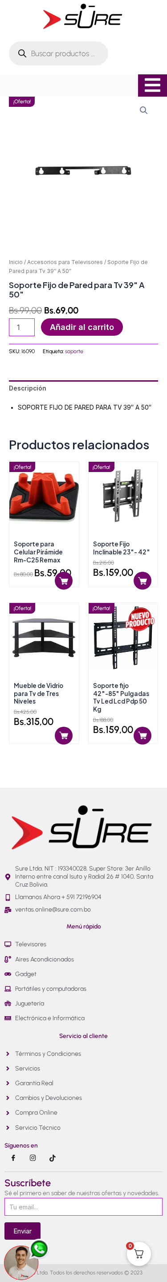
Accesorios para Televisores (65, 262)
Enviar (22, 1231)
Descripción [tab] (27, 388)
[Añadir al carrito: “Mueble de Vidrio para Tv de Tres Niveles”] (64, 736)
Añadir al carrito (82, 327)
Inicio (16, 262)
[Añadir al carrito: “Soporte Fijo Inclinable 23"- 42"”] (142, 581)
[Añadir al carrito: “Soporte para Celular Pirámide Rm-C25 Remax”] (64, 581)
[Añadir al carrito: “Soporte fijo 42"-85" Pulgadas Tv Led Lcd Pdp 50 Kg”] (142, 736)
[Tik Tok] (52, 1158)
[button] (144, 110)
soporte (74, 351)
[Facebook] (13, 1158)
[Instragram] (33, 1158)
